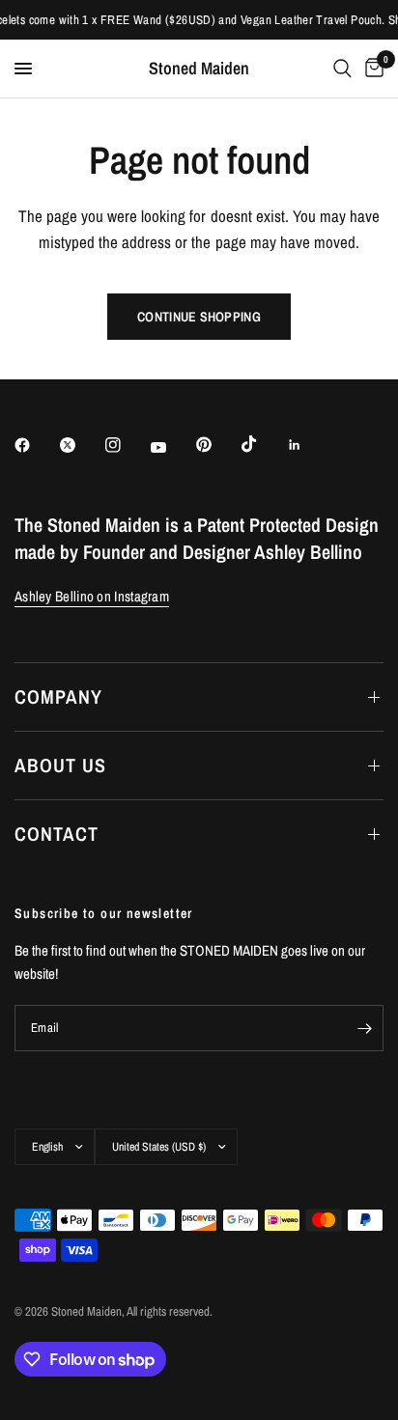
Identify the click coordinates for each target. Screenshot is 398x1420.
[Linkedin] (308, 445)
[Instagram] (126, 445)
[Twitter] (81, 445)
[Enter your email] (364, 1028)
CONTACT (56, 834)
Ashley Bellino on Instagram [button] (91, 596)
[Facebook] (35, 445)
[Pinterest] (217, 444)
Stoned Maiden (199, 68)
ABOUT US (60, 765)
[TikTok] (263, 444)
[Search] (342, 68)
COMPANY (58, 696)
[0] (371, 68)
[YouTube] (172, 447)
